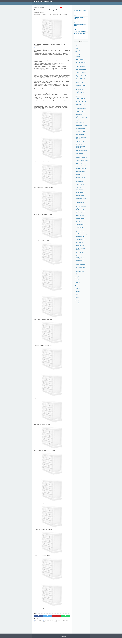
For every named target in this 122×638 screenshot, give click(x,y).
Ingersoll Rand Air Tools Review (81, 231)
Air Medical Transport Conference (81, 166)
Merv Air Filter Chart (79, 221)
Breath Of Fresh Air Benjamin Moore (81, 150)
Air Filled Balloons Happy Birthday (81, 264)
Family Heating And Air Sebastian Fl (81, 117)
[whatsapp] (65, 616)
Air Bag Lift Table (78, 233)
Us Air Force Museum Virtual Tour (81, 69)
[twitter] (47, 616)
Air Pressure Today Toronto (80, 195)
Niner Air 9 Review (79, 74)
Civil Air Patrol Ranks (79, 89)
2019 (76, 285)
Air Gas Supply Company (80, 120)
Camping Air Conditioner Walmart (81, 99)
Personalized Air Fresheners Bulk (81, 206)
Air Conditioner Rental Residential (81, 108)
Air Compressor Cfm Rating (80, 236)
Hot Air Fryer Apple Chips (80, 271)
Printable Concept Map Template (80, 31)
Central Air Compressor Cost (80, 98)
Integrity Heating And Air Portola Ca (81, 157)
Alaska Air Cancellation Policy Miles (81, 102)
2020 (76, 51)
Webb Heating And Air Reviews (80, 96)
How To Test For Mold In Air (80, 143)
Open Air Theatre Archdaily (80, 245)
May (77, 277)
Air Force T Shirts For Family (80, 111)
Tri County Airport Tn (79, 163)
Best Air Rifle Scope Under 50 (80, 267)
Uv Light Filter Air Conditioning (80, 177)
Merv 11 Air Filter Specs (79, 242)
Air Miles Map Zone (79, 193)
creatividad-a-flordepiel (43, 1)
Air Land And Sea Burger (80, 187)
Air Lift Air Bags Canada (79, 59)
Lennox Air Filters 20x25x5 (80, 181)
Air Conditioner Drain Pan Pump (81, 237)
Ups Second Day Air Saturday (80, 186)
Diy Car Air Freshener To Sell (80, 78)
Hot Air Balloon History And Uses (81, 101)
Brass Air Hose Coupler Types (80, 209)
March (77, 280)
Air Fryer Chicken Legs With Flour (80, 33)
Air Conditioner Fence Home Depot (81, 159)
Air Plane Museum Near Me (80, 172)
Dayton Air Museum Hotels (80, 192)
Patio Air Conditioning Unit (80, 255)
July (76, 45)
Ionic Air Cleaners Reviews (80, 260)
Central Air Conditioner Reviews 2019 (81, 123)
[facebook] (38, 616)
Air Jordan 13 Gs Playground (80, 131)
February (77, 282)
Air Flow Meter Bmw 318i (80, 141)
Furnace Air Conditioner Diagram (81, 144)
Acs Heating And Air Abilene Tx (80, 171)
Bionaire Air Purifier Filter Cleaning (81, 148)
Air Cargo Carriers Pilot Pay (80, 169)
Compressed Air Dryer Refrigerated (81, 234)
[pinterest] (56, 616)
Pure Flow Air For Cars (79, 82)
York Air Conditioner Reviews (80, 66)
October (77, 56)
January (77, 50)
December (77, 53)
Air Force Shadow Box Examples (81, 190)
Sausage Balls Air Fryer (79, 114)
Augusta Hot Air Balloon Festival (81, 208)
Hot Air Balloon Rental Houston (81, 258)
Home (35, 3)
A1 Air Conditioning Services (80, 104)
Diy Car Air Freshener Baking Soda (81, 165)
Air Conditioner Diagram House (81, 198)
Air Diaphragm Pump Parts (80, 119)
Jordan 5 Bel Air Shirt (79, 227)
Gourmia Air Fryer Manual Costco (81, 62)
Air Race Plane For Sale (79, 153)
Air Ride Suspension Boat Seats (81, 140)
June (77, 276)
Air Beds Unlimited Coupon (80, 224)
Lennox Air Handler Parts (80, 240)
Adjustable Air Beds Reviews (80, 211)
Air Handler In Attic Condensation (81, 72)
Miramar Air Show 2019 (79, 252)
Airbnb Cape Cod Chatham (80, 216)
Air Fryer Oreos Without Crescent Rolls (82, 160)
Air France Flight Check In (80, 92)
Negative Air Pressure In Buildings (81, 116)
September (77, 57)
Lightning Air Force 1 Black (80, 251)
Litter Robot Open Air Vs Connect (81, 168)
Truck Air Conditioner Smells (80, 239)
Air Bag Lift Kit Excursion (80, 257)
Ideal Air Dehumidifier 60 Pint (80, 218)
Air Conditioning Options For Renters (81, 162)
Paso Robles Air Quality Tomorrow (81, 254)
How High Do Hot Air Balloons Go (80, 38)
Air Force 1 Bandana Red (80, 184)
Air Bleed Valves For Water (80, 215)
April (76, 48)
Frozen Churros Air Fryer (80, 122)
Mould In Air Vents (79, 174)
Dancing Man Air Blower (79, 189)
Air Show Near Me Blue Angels (80, 128)
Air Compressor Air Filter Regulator (81, 125)
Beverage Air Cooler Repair (79, 35)
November (77, 54)
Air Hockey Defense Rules (80, 202)
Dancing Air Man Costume (80, 134)
